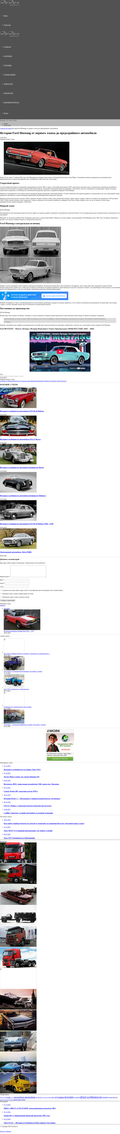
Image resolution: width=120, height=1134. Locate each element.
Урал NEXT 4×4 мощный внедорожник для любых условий (23, 671)
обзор (83, 1096)
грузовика (59, 1097)
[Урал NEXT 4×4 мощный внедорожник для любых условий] (14, 670)
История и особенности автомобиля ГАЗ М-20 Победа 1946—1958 (26, 524)
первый (105, 1097)
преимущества (112, 1097)
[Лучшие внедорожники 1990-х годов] (18, 1009)
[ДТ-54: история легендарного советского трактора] (18, 988)
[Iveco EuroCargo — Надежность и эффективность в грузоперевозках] (18, 862)
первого (16, 376)
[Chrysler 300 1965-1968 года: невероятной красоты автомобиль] (18, 904)
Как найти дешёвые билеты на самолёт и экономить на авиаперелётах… (27, 653)
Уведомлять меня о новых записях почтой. (15, 597)
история (10, 376)
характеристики (19, 1100)
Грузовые (8, 65)
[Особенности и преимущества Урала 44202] (14, 705)
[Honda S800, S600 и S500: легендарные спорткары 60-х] (18, 1051)
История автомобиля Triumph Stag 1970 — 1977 (19, 631)
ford (1, 376)
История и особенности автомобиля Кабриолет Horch (22, 468)
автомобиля (39, 1097)
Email (2, 583)
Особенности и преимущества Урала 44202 (17, 707)
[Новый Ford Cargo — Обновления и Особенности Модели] (18, 967)
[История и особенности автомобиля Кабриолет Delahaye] (18, 492)
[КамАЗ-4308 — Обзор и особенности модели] (18, 1093)
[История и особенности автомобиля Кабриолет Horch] (18, 464)
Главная (2, 128)
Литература (8, 93)
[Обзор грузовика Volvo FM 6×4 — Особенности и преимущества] (18, 946)
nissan (4, 1097)
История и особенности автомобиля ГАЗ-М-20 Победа (22, 411)
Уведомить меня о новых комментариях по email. (18, 593)
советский (6, 1100)
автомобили (19, 1097)
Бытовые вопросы (11, 102)
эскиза (21, 376)
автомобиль (30, 1097)
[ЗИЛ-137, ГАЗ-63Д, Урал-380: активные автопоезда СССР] (18, 925)
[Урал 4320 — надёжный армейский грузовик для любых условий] (14, 723)
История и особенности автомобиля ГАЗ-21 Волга (20, 439)
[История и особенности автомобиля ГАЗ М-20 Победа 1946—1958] (18, 520)
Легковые (8, 56)
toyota (8, 1097)
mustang (5, 376)
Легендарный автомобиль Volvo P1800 (16, 552)
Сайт (1, 587)
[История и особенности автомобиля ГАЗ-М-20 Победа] (18, 407)
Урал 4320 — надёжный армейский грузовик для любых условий (25, 725)
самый (1, 1100)
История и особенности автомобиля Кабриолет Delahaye (23, 496)
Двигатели (8, 84)
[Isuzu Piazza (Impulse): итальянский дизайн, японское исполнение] (18, 1072)
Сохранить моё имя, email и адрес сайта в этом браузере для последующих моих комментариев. (32, 590)
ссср (10, 1100)
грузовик (51, 1097)
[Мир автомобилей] (9, 5)
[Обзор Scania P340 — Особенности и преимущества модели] (18, 883)
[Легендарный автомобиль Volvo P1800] (18, 548)
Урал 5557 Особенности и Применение (16, 689)
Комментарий (5, 576)
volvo (12, 1097)
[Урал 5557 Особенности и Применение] (14, 687)
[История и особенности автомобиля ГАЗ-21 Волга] (18, 435)
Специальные (9, 74)
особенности (94, 1096)
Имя (2, 580)
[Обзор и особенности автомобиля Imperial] (18, 1030)
